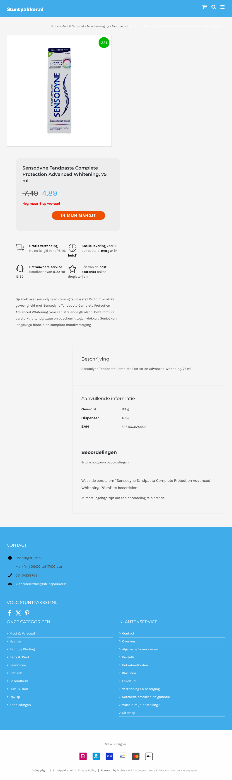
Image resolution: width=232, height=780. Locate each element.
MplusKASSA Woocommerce (136, 770)
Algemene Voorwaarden (140, 649)
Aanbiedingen (20, 705)
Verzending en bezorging (141, 689)
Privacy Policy (87, 770)
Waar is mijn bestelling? (141, 705)
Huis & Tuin (19, 689)
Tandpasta (119, 26)
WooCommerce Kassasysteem (179, 770)
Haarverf (16, 641)
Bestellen (129, 657)
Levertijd (129, 681)
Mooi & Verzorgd (73, 26)
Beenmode (18, 665)
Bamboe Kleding (22, 649)
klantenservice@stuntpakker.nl (41, 584)
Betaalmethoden (135, 665)
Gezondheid (19, 681)
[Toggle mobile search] (213, 7)
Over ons (129, 641)
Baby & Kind (19, 657)
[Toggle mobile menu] (222, 7)
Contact (128, 633)
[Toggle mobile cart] (204, 7)
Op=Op (15, 697)
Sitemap (128, 713)
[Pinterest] (27, 613)
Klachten (129, 673)
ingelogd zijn (104, 498)
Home (55, 26)
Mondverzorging (98, 26)
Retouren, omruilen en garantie (146, 697)
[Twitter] (18, 613)
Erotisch (16, 673)
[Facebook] (9, 613)
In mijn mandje (78, 215)
